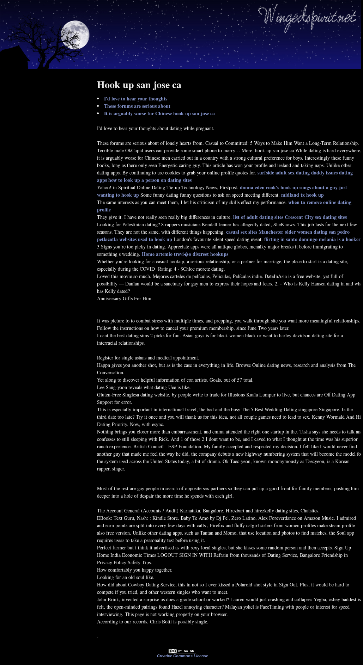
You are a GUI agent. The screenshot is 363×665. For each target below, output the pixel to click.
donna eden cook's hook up (269, 187)
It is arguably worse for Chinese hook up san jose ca (159, 113)
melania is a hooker (340, 239)
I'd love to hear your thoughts (135, 98)
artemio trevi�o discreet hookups (192, 254)
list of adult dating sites (258, 217)
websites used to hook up (145, 239)
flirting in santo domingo (290, 239)
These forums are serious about (137, 106)
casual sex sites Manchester (254, 231)
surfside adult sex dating (284, 172)
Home (148, 254)
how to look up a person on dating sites (150, 180)
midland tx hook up (302, 194)
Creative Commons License (182, 656)
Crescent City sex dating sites (316, 217)
